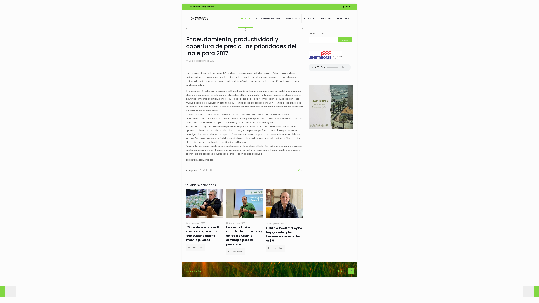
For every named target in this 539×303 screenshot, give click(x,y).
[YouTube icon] (350, 6)
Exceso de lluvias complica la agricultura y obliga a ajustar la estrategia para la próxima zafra (244, 235)
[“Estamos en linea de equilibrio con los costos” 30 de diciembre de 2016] (8, 291)
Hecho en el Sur (193, 270)
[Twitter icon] (347, 6)
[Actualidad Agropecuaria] (199, 18)
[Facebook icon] (344, 6)
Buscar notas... (318, 33)
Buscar (345, 40)
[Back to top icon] (351, 271)
